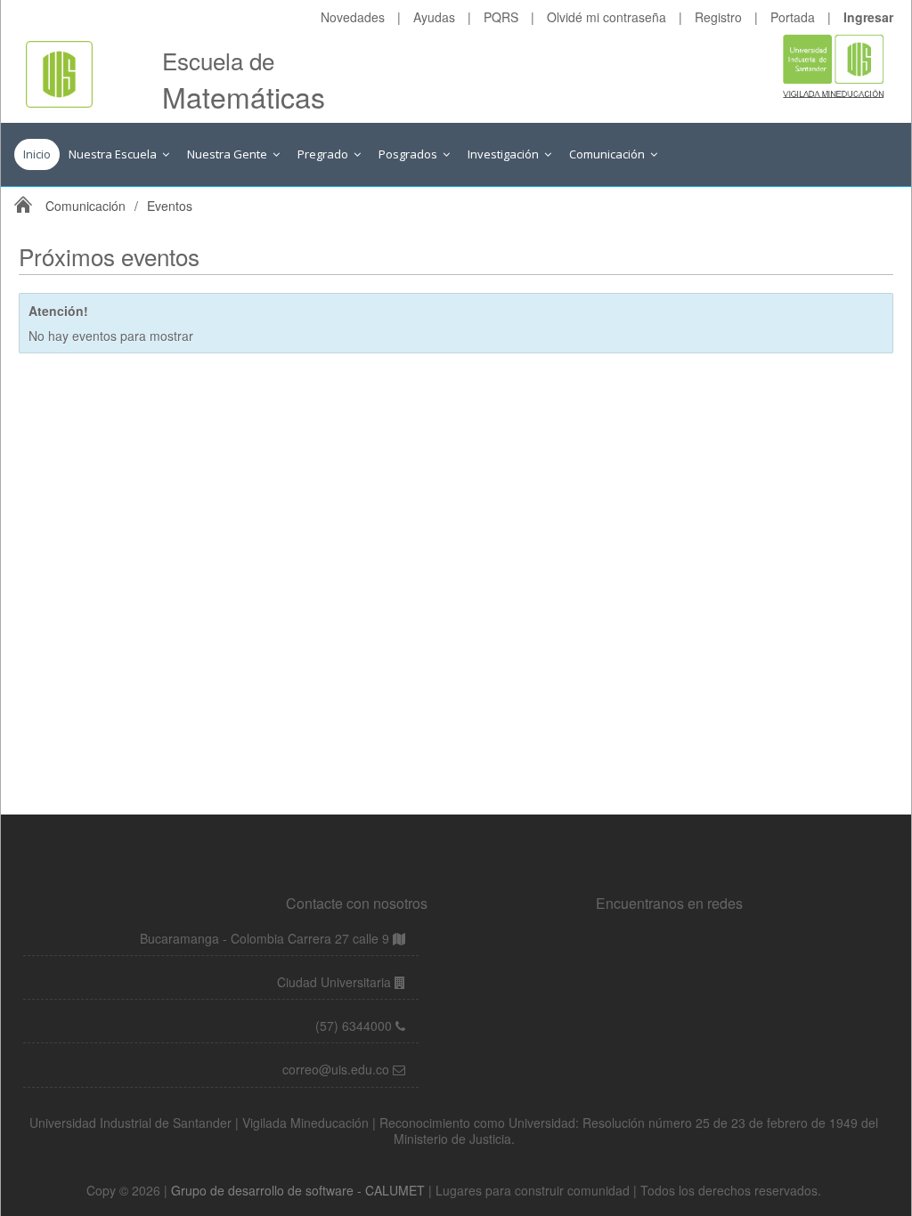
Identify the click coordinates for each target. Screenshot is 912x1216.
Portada (792, 17)
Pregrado (324, 154)
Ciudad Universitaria (336, 982)
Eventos (169, 206)
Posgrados (409, 154)
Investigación (505, 154)
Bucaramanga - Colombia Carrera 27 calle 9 (264, 938)
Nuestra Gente (228, 154)
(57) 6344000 (355, 1025)
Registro (718, 17)
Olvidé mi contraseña (606, 17)
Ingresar (868, 17)
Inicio (37, 154)
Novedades (353, 17)
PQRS (501, 17)
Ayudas (434, 17)
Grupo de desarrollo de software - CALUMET (299, 1190)
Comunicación (608, 154)
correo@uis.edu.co (337, 1069)
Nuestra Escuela (114, 154)
